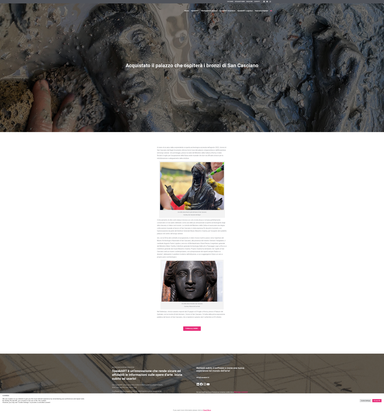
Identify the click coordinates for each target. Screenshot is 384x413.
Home (186, 11)
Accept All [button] (377, 400)
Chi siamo (230, 1)
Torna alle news (191, 328)
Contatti (257, 1)
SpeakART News (240, 1)
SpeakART (195, 11)
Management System (209, 11)
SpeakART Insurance (227, 11)
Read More (207, 410)
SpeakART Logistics (245, 11)
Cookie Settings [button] (365, 400)
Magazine (249, 1)
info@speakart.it (202, 377)
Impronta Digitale (261, 11)
